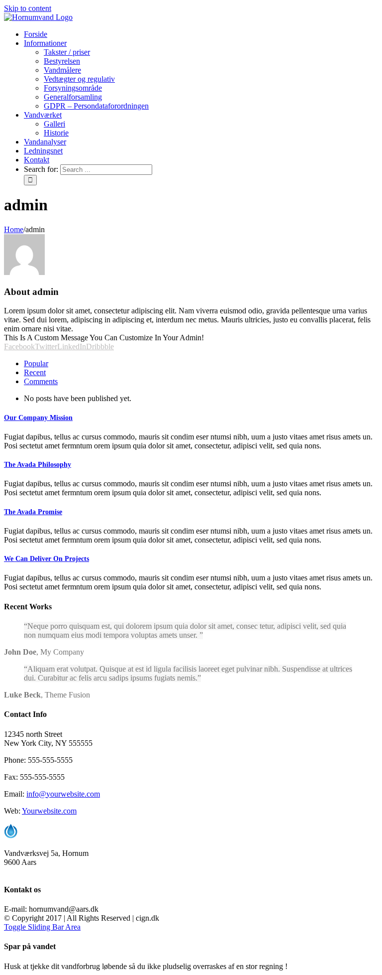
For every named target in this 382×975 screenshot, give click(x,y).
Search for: (41, 169)
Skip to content (27, 8)
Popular (36, 363)
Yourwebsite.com (49, 811)
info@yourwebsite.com (63, 794)
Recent (35, 372)
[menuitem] (35, 34)
